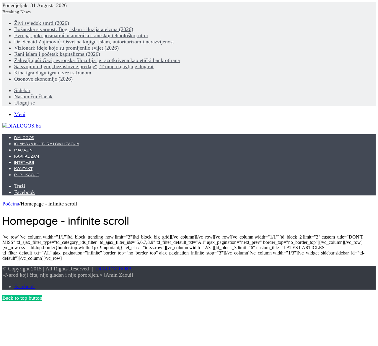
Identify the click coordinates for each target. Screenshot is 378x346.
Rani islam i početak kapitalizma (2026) (57, 54)
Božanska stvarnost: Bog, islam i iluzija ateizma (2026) (73, 29)
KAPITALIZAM (26, 156)
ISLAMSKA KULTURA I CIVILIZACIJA (46, 144)
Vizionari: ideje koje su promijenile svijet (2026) (66, 48)
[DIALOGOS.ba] (21, 126)
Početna (10, 204)
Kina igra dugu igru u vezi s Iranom (52, 73)
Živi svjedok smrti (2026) (41, 23)
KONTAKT (23, 169)
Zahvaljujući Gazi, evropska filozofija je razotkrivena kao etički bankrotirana (97, 60)
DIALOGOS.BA (114, 269)
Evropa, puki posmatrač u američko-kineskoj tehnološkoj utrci (81, 35)
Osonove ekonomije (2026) (43, 79)
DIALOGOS (24, 138)
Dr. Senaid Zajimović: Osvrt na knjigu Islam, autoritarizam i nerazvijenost (94, 42)
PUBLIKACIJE (26, 175)
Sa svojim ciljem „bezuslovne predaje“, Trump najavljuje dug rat (84, 66)
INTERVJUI (24, 163)
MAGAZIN (23, 150)
